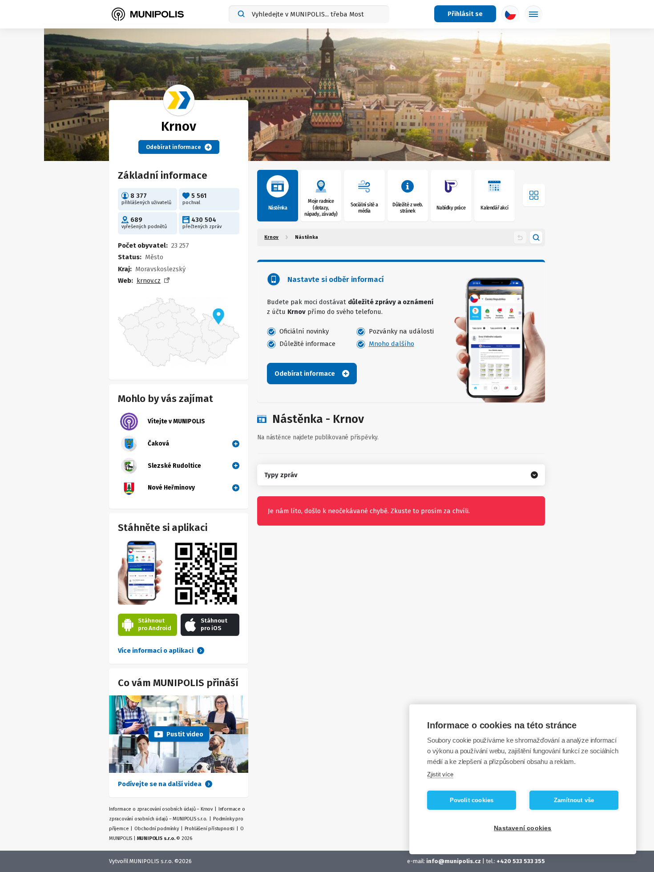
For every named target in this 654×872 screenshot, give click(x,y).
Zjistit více (440, 774)
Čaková (158, 443)
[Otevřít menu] (534, 195)
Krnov (271, 237)
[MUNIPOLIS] (148, 14)
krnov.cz (149, 281)
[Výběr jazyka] (510, 14)
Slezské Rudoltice (174, 466)
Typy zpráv (280, 475)
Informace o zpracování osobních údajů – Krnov (161, 809)
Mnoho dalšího (391, 344)
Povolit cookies (472, 800)
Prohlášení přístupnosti (209, 829)
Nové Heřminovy (171, 487)
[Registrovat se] (234, 443)
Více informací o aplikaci (156, 651)
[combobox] (309, 14)
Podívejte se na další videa (160, 784)
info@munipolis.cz (453, 861)
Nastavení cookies (522, 828)
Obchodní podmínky (156, 829)
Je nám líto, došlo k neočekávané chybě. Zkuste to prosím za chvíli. (369, 511)
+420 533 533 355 (521, 861)
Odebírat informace (173, 147)
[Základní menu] (533, 14)
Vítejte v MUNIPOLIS (176, 421)
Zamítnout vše (574, 800)
